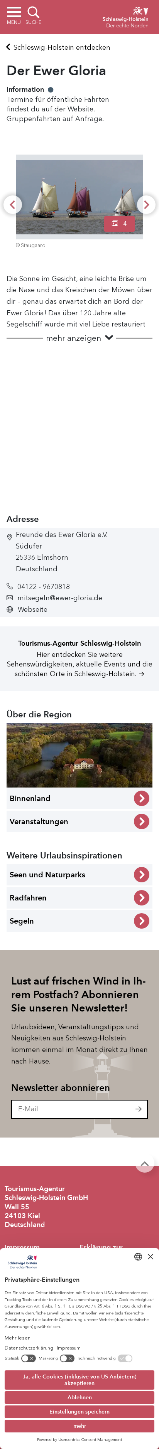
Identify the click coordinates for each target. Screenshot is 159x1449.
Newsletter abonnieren (60, 1087)
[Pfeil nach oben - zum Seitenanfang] (144, 1163)
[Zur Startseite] (125, 16)
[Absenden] (139, 1109)
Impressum (22, 1247)
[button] (79, 338)
